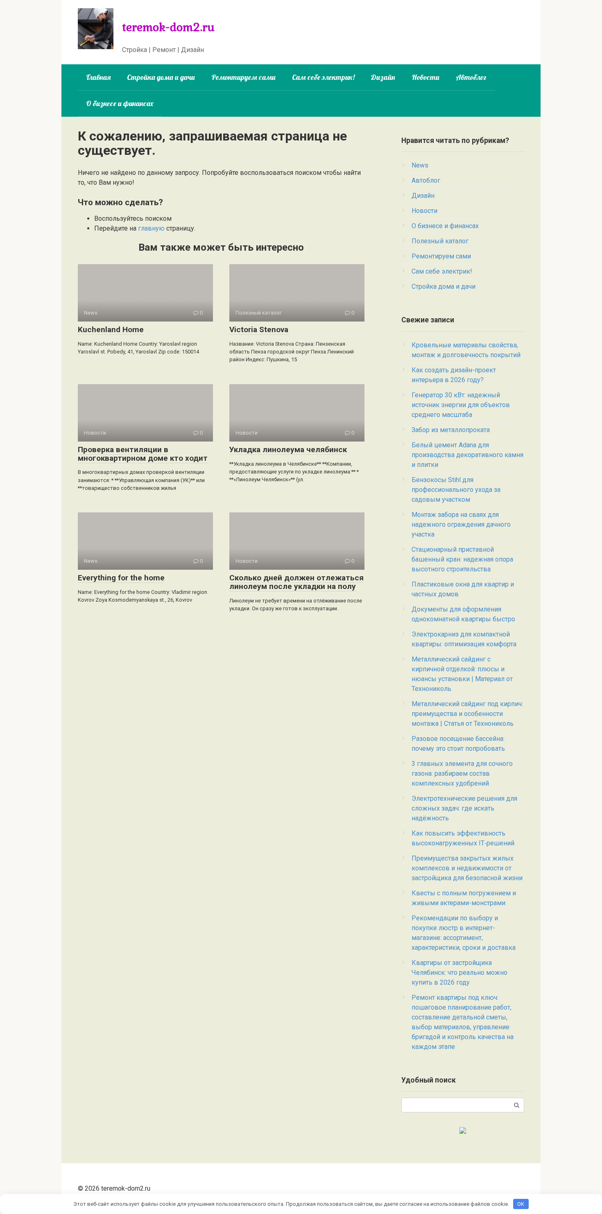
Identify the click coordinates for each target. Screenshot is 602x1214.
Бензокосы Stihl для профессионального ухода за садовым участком (456, 489)
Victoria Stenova (258, 329)
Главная (98, 77)
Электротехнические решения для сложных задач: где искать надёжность (464, 808)
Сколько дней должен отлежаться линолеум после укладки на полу (296, 582)
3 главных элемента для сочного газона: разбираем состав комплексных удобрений (462, 773)
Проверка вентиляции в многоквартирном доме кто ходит (143, 454)
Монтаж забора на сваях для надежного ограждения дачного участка (461, 524)
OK (520, 1204)
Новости (425, 77)
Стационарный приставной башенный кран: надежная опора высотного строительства (462, 559)
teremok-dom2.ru (168, 27)
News (420, 165)
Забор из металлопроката (451, 430)
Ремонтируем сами (243, 77)
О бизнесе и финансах (120, 103)
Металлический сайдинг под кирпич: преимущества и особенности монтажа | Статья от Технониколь (467, 713)
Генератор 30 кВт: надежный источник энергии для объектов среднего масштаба (461, 405)
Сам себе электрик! (323, 77)
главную (151, 228)
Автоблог (471, 77)
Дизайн (383, 77)
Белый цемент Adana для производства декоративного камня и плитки (467, 455)
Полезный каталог (440, 241)
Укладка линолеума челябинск (288, 449)
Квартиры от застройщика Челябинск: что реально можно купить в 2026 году (459, 972)
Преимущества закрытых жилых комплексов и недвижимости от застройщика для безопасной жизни (467, 868)
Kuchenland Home (111, 329)
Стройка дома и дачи (161, 77)
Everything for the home (121, 577)
